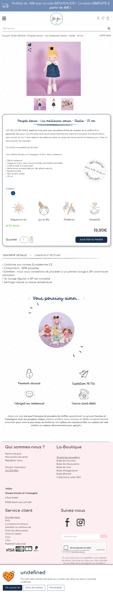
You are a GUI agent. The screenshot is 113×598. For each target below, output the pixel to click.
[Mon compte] (98, 19)
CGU (7, 540)
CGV (7, 537)
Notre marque (13, 454)
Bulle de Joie (63, 467)
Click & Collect (13, 534)
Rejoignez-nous (13, 460)
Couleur (10, 189)
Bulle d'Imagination (67, 470)
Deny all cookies (34, 588)
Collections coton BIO (68, 477)
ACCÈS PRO (12, 470)
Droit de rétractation (16, 530)
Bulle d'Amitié (19, 36)
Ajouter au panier (91, 240)
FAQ (7, 520)
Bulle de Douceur (66, 460)
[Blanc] (8, 193)
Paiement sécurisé (29, 383)
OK (103, 536)
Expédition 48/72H (83, 383)
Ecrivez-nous (12, 517)
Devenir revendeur (15, 467)
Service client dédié (84, 403)
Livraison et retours (47, 255)
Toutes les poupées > (68, 457)
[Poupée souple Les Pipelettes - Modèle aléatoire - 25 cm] (56, 329)
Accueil (6, 36)
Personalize (56, 588)
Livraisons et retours (16, 524)
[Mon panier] (108, 19)
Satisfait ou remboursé (29, 403)
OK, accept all (12, 588)
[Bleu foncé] (13, 193)
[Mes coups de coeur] (103, 18)
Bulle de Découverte (67, 464)
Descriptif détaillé (15, 255)
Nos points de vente (16, 457)
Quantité (11, 239)
